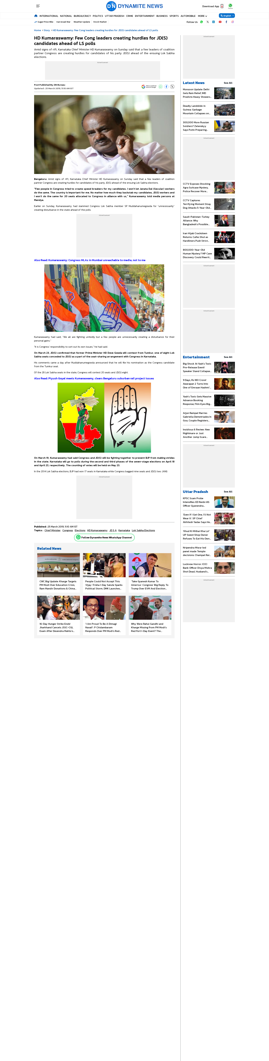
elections (80, 530)
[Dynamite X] (207, 22)
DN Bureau (59, 85)
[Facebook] (166, 86)
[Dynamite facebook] (226, 22)
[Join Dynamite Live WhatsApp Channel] (201, 22)
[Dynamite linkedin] (214, 22)
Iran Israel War (63, 21)
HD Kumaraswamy (97, 530)
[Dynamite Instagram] (232, 22)
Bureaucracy (82, 16)
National (66, 16)
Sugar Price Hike (45, 21)
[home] (36, 16)
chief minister (53, 530)
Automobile (188, 16)
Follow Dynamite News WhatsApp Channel (106, 537)
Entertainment (145, 16)
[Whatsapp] (78, 537)
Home (37, 30)
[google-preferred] (149, 86)
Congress (67, 530)
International (49, 16)
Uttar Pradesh (114, 16)
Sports (174, 16)
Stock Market (100, 21)
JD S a (113, 530)
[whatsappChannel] (230, 6)
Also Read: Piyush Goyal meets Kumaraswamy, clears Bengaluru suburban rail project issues (94, 378)
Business (162, 16)
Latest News (194, 82)
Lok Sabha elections (143, 530)
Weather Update (82, 21)
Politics (98, 16)
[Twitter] (172, 86)
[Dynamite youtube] (220, 22)
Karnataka (124, 530)
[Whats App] (160, 86)
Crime (129, 16)
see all (228, 82)
